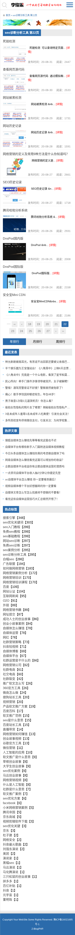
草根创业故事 (12, 761)
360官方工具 (11, 688)
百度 (6, 586)
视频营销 (9, 701)
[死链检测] (14, 54)
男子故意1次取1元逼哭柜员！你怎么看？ (29, 400)
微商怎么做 (10, 692)
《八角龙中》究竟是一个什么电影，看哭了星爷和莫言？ (38, 374)
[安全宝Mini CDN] (14, 308)
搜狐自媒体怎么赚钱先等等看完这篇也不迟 (30, 440)
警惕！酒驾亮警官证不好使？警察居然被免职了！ (34, 387)
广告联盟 (9, 563)
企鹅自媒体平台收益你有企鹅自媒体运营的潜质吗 (34, 466)
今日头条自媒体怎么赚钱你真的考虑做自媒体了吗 (34, 453)
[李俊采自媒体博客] (37, 4)
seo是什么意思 (13, 720)
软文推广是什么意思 (17, 757)
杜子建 (7, 835)
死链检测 (9, 41)
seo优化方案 (11, 798)
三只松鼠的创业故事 (17, 876)
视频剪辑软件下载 (15, 821)
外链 (6, 605)
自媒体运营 (10, 632)
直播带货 (9, 729)
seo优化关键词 (13, 522)
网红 (6, 637)
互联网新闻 (10, 596)
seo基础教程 (11, 536)
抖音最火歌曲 (12, 844)
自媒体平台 (10, 655)
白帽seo (8, 559)
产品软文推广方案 (15, 706)
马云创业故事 (12, 775)
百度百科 (9, 711)
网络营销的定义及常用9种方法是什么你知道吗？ (36, 154)
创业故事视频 (12, 738)
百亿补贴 (9, 885)
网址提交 (9, 614)
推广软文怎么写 (13, 683)
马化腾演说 (10, 872)
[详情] (59, 104)
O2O (6, 600)
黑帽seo (8, 862)
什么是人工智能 (13, 784)
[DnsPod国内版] (14, 251)
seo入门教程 (11, 527)
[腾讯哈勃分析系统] (14, 223)
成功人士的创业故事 (17, 619)
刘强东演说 (10, 849)
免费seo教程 (11, 531)
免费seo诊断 (11, 545)
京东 (6, 830)
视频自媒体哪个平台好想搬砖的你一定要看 (30, 485)
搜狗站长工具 (12, 697)
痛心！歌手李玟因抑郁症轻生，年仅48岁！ (31, 394)
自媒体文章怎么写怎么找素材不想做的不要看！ (33, 492)
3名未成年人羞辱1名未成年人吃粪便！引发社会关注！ (37, 413)
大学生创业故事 (13, 766)
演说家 (7, 858)
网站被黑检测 (12, 97)
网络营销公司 (12, 665)
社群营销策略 (12, 642)
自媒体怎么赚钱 (13, 628)
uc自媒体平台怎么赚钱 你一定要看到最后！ (31, 479)
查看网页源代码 (13, 69)
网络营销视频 (12, 780)
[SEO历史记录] (14, 195)
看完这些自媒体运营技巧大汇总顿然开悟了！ (32, 498)
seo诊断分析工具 (14, 554)
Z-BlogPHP (37, 929)
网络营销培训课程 (15, 582)
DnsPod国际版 (13, 266)
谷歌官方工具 (12, 743)
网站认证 (9, 591)
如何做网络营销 (13, 568)
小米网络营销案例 (15, 807)
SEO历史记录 (12, 182)
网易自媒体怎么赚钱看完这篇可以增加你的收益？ (34, 459)
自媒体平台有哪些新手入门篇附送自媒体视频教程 (34, 446)
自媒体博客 (10, 651)
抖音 (6, 890)
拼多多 (7, 881)
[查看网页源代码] (14, 82)
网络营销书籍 (12, 609)
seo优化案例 (11, 770)
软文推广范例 (12, 715)
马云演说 (9, 867)
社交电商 (9, 674)
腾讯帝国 (9, 812)
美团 (6, 853)
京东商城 (9, 816)
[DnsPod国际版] (14, 279)
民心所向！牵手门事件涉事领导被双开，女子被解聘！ (37, 381)
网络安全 (9, 839)
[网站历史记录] (14, 139)
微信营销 (9, 747)
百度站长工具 (12, 724)
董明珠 (7, 899)
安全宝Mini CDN (14, 295)
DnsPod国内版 (13, 238)
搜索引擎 (9, 517)
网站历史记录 (12, 125)
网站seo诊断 (11, 540)
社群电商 (9, 669)
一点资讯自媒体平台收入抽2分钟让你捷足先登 (33, 472)
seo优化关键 (11, 826)
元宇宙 (7, 895)
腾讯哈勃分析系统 (15, 210)
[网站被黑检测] (14, 110)
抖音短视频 (10, 646)
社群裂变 (9, 678)
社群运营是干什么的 (17, 660)
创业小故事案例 (13, 623)
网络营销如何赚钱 (15, 734)
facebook (9, 803)
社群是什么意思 (13, 789)
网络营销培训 (12, 577)
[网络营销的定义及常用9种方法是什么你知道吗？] (14, 167)
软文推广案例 (12, 793)
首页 (8, 15)
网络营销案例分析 (15, 573)
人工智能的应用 (13, 752)
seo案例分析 (11, 550)
